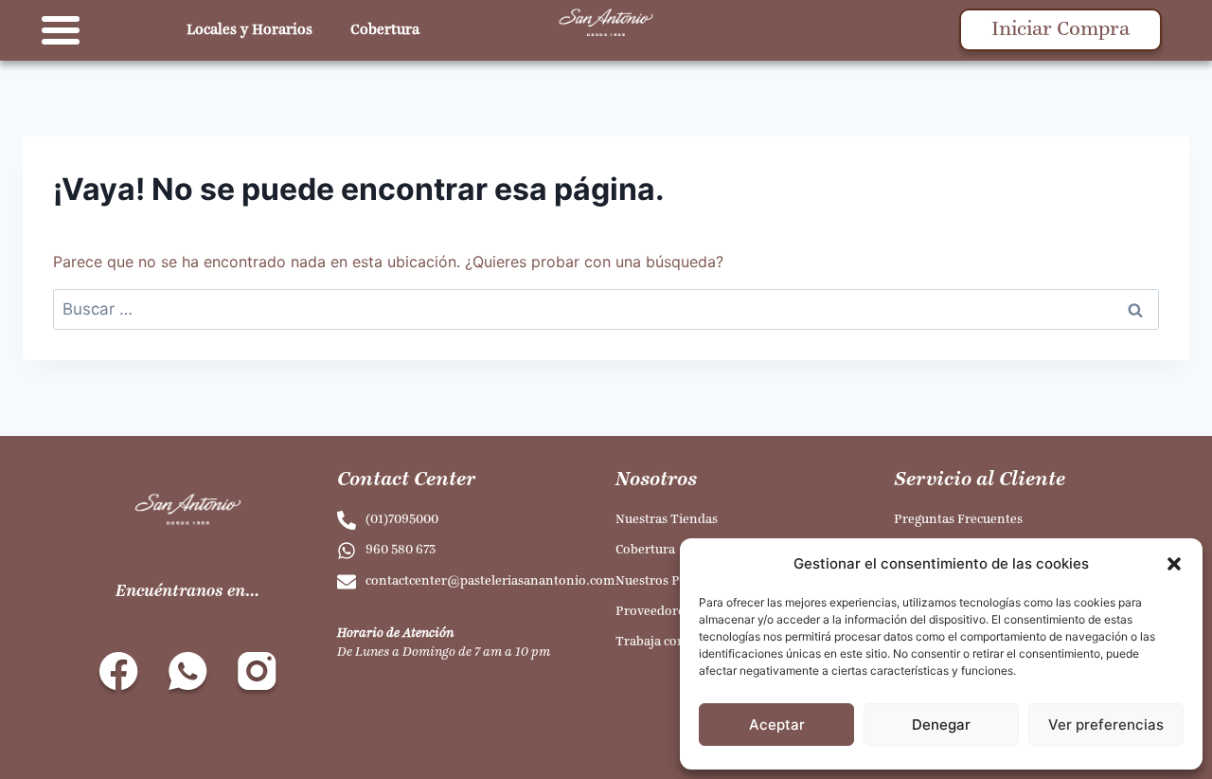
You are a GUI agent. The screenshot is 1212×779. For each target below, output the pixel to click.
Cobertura (384, 30)
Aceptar (777, 725)
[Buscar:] (606, 308)
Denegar (941, 725)
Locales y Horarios (249, 30)
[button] (1174, 563)
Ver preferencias (1106, 725)
